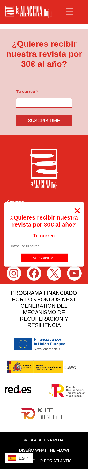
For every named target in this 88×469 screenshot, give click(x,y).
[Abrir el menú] (69, 12)
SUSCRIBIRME (44, 257)
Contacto (15, 202)
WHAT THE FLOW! (52, 450)
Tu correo (44, 235)
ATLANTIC (62, 461)
